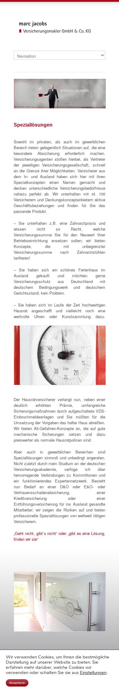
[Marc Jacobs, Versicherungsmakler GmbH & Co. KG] (59, 33)
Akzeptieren (17, 683)
